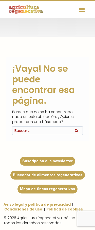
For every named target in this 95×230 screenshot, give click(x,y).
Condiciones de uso (23, 209)
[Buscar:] (47, 130)
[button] (82, 9)
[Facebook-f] (53, 26)
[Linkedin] (83, 26)
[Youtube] (68, 26)
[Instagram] (38, 26)
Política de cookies (64, 209)
